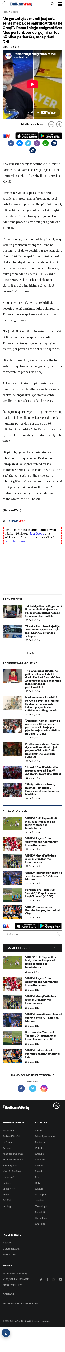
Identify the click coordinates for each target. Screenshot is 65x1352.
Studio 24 (7, 1194)
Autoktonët (9, 1130)
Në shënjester (10, 1165)
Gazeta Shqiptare (12, 1248)
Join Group (37, 533)
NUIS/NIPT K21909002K (16, 1279)
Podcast (7, 1182)
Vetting (7, 1206)
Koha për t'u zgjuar (13, 1153)
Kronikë (39, 1153)
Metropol (40, 1194)
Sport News (9, 1188)
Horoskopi (41, 1218)
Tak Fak (7, 1200)
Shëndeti (40, 1212)
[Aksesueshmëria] (6, 1333)
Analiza (39, 1200)
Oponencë (8, 1177)
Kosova (39, 1165)
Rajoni (38, 1171)
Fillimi (5, 11)
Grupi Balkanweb (16, 541)
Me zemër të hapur (13, 1159)
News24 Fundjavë (12, 1171)
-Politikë (14, 11)
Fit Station (8, 1142)
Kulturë (39, 1188)
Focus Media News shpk (16, 1273)
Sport (38, 1177)
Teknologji (41, 1206)
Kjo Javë (7, 1147)
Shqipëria (40, 1142)
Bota (37, 1182)
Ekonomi (40, 1159)
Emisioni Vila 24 (11, 1136)
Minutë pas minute (45, 1136)
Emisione (40, 1223)
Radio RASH (9, 1254)
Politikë (39, 1147)
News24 (7, 1242)
